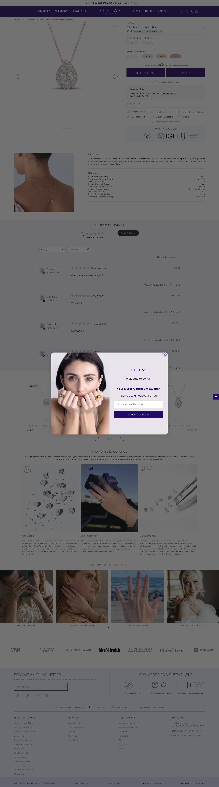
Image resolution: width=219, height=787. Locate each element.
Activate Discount (138, 414)
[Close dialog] (164, 354)
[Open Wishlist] (216, 397)
